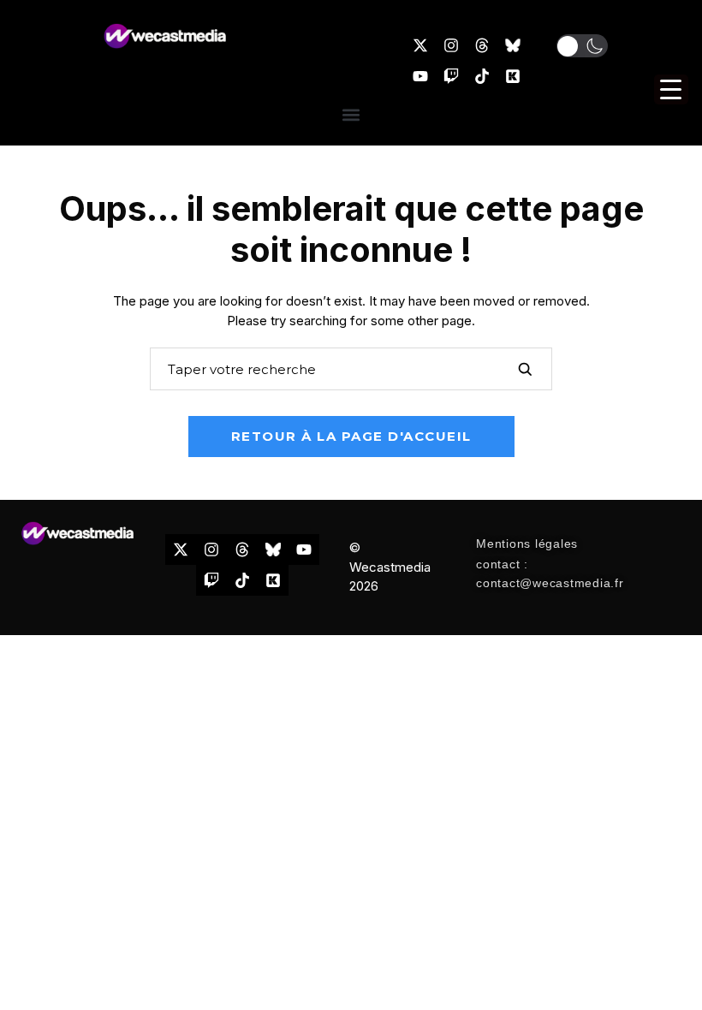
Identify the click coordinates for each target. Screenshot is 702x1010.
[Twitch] (451, 76)
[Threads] (482, 45)
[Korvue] (512, 76)
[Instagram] (451, 45)
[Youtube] (420, 76)
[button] (582, 45)
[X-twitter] (420, 45)
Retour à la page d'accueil (351, 436)
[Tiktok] (482, 76)
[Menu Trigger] (671, 89)
